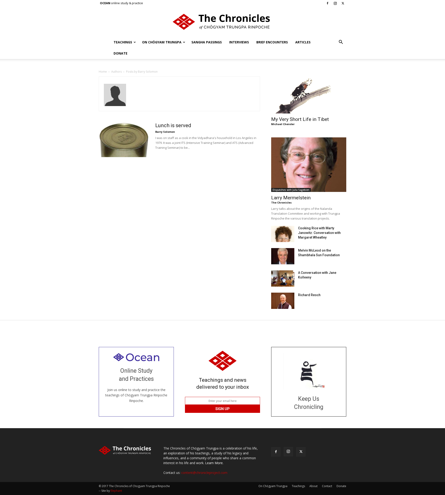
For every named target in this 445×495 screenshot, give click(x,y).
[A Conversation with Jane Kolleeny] (282, 278)
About (313, 486)
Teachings (123, 42)
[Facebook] (327, 3)
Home (103, 72)
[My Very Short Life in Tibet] (308, 94)
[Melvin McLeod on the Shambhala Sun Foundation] (282, 256)
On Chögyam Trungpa (161, 42)
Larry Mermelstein (291, 198)
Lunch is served (173, 125)
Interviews (239, 42)
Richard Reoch (309, 295)
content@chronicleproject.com (204, 472)
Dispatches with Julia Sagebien (291, 189)
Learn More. (214, 463)
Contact (327, 486)
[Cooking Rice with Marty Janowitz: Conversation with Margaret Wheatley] (282, 234)
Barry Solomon (165, 131)
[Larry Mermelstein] (308, 164)
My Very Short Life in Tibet (300, 119)
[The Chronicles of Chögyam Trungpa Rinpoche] (222, 22)
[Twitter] (342, 3)
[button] (340, 42)
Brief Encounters (272, 42)
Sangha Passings (206, 42)
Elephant (116, 491)
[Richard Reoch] (282, 301)
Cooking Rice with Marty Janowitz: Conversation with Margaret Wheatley (319, 232)
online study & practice (121, 3)
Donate (120, 53)
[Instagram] (335, 3)
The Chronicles (281, 202)
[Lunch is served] (124, 139)
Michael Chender (283, 124)
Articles (303, 42)
